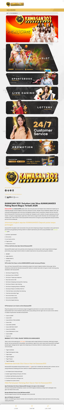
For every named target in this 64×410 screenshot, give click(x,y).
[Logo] (15, 4)
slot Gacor (9, 266)
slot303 (12, 399)
